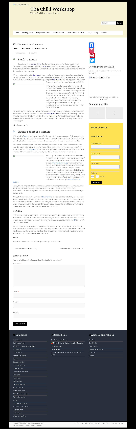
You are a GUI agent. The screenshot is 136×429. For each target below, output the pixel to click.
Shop (89, 33)
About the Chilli (58, 33)
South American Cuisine (20, 406)
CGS (16, 48)
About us (92, 340)
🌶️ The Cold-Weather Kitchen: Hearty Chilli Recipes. (67, 343)
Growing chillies (18, 368)
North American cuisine (20, 394)
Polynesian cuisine (19, 397)
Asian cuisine (17, 340)
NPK (75, 220)
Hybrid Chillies (55, 349)
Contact (104, 33)
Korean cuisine (18, 387)
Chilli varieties (17, 352)
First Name (95, 154)
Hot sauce (16, 375)
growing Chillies (35, 64)
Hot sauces (17, 378)
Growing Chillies (27, 33)
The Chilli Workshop (52, 9)
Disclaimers (92, 352)
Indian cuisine (17, 381)
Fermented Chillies (19, 365)
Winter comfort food (19, 416)
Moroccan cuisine (19, 390)
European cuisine (18, 362)
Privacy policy (93, 346)
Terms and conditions (96, 349)
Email (15, 302)
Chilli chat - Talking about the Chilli (35, 48)
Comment (17, 264)
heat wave (53, 116)
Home (17, 33)
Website (16, 312)
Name (16, 292)
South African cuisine (20, 403)
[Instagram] (106, 50)
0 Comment (34, 53)
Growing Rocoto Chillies (20, 371)
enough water (52, 114)
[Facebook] (106, 45)
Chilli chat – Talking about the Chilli (24, 346)
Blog (96, 33)
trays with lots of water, (60, 163)
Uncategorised (17, 413)
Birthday (94, 173)
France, (25, 136)
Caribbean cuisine (18, 343)
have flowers (46, 197)
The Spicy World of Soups (59, 340)
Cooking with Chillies (19, 356)
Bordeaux (36, 75)
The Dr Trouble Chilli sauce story (25, 249)
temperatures (33, 149)
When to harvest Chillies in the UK (72, 249)
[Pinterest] (106, 55)
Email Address (96, 143)
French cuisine (57, 80)
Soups (15, 400)
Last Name (95, 163)
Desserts (16, 359)
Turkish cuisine (18, 410)
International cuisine (19, 384)
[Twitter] (106, 60)
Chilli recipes (17, 349)
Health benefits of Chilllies (76, 33)
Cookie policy (93, 343)
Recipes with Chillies (43, 33)
